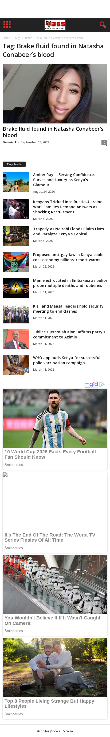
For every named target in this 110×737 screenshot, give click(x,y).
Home (6, 38)
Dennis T (10, 142)
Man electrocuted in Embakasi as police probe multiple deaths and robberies (70, 283)
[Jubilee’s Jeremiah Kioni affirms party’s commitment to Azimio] (16, 339)
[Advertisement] (55, 9)
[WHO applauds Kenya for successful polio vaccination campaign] (16, 365)
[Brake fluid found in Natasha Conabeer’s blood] (55, 93)
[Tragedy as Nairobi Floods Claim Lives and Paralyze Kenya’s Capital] (16, 236)
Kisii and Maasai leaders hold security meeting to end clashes (68, 309)
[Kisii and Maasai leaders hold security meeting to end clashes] (16, 314)
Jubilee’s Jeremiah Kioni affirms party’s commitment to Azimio (69, 334)
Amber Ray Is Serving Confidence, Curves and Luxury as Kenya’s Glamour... (64, 179)
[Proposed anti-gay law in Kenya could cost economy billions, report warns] (16, 262)
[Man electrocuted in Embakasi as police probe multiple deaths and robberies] (16, 288)
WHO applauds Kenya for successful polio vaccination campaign (66, 360)
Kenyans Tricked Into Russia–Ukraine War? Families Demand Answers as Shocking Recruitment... (67, 206)
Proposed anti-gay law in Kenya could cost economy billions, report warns (68, 257)
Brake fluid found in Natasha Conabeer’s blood (53, 132)
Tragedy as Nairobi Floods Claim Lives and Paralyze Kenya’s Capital (68, 231)
